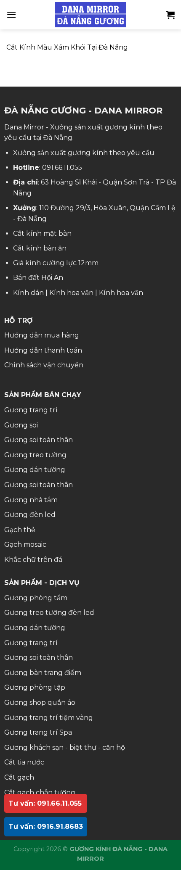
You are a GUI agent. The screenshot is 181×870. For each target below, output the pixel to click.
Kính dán (28, 293)
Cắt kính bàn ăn (40, 248)
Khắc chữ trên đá (33, 560)
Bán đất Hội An (38, 278)
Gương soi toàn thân (38, 440)
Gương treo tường (35, 455)
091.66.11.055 (62, 167)
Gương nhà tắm (31, 500)
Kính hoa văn (71, 293)
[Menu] (11, 14)
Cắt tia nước (24, 762)
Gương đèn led (30, 515)
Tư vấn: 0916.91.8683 (45, 826)
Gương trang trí (31, 410)
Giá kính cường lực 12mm (55, 263)
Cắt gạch (19, 777)
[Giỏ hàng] (170, 14)
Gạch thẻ (19, 530)
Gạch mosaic (25, 544)
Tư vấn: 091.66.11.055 (45, 803)
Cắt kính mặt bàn (42, 233)
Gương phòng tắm (35, 598)
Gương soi (21, 425)
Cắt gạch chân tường (39, 792)
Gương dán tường (34, 470)
